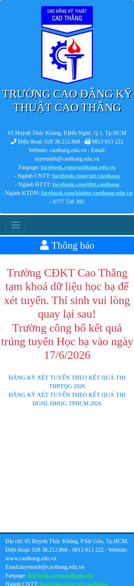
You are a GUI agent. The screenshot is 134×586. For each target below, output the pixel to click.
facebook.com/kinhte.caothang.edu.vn (87, 193)
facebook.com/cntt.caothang (86, 176)
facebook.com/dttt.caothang (86, 184)
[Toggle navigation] (16, 225)
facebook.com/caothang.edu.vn (78, 167)
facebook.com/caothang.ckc (61, 575)
